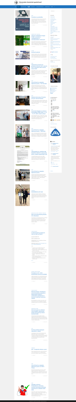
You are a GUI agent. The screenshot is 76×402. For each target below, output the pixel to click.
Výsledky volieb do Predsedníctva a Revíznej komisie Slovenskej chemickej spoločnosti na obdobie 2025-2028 (38, 387)
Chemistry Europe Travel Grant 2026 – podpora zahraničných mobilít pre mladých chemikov (55, 44)
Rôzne (32, 15)
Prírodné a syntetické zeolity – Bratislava (55, 31)
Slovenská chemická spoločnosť (30, 2)
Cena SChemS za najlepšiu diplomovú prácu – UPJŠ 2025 (38, 130)
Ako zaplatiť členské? (52, 57)
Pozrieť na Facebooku (53, 151)
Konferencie (33, 190)
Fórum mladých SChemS (34, 308)
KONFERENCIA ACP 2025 (37, 192)
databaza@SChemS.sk (53, 90)
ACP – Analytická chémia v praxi (39, 349)
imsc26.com (54, 110)
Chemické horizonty (34, 231)
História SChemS (52, 20)
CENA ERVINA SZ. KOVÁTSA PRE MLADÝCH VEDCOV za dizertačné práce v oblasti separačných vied (39, 153)
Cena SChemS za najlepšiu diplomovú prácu (37, 172)
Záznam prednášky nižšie (37, 244)
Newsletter (52, 92)
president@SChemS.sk (53, 87)
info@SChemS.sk (53, 89)
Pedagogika (38, 34)
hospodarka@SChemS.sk (54, 88)
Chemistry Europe (52, 23)
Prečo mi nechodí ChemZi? (53, 58)
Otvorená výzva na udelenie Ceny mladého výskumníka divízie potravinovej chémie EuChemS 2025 (38, 312)
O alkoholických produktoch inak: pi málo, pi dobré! (38, 233)
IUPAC (32, 109)
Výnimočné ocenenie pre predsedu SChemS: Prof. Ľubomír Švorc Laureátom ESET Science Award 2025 (39, 66)
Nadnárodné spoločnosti (53, 22)
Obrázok (53, 162)
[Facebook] (50, 93)
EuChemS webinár (35, 52)
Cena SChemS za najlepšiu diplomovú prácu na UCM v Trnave (37, 366)
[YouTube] (51, 93)
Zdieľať (56, 151)
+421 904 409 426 (53, 91)
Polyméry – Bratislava (52, 30)
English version (54, 51)
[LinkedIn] (52, 93)
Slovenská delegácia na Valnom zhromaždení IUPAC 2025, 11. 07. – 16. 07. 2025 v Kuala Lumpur (39, 112)
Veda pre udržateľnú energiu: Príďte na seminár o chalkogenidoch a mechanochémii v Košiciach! (38, 37)
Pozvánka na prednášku (37, 17)
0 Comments (33, 46)
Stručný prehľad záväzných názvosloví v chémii (37, 330)
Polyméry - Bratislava (34, 271)
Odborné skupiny (33, 34)
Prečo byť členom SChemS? (53, 56)
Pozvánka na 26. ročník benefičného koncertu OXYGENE (39, 273)
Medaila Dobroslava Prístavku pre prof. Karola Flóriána (38, 97)
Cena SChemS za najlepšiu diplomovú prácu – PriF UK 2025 (39, 83)
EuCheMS (32, 50)
